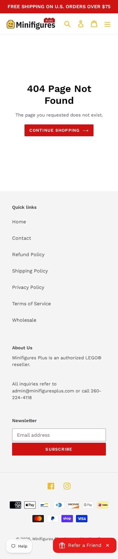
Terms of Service (31, 304)
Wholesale (24, 320)
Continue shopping (54, 130)
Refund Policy (28, 254)
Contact (21, 238)
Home (19, 222)
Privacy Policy (28, 287)
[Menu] (107, 24)
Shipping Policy (30, 271)
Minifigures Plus (47, 539)
